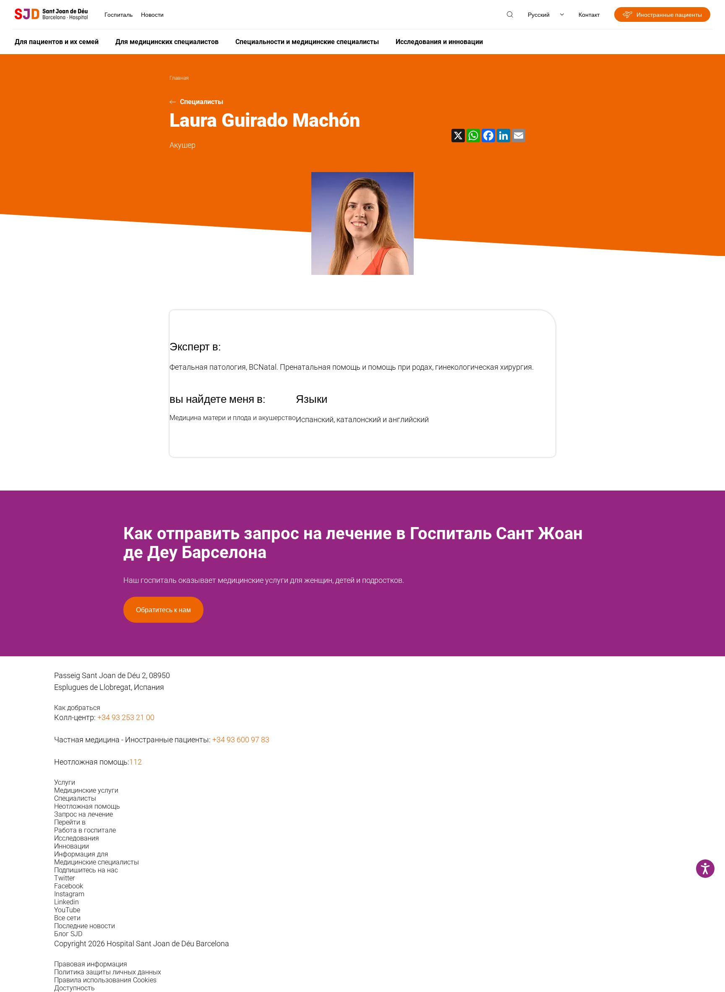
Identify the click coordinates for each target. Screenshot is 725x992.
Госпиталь (118, 14)
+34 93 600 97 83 (240, 739)
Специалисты (201, 102)
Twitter (64, 878)
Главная (179, 78)
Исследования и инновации (439, 42)
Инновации (71, 846)
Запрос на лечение (83, 814)
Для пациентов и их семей (57, 42)
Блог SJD (68, 934)
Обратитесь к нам (163, 609)
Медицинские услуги (86, 790)
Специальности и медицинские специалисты (307, 42)
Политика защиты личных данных (107, 972)
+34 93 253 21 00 (125, 717)
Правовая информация (90, 964)
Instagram (69, 894)
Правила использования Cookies (105, 980)
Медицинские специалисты (96, 862)
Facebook (68, 886)
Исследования (76, 838)
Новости (152, 14)
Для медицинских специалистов (167, 42)
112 (135, 761)
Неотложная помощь (87, 806)
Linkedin (66, 902)
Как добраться (77, 708)
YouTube (67, 910)
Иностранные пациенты (669, 14)
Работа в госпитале (85, 830)
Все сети (67, 918)
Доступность (74, 988)
